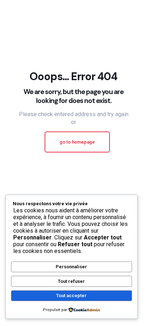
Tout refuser (71, 281)
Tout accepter (71, 295)
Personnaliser (71, 266)
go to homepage (77, 142)
